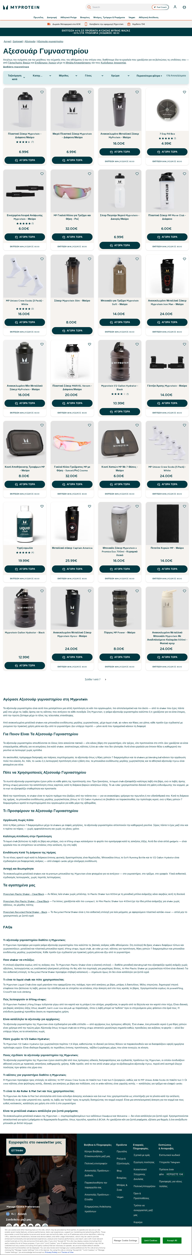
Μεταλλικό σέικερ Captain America (72, 548)
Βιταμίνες (85, 17)
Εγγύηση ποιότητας (144, 1162)
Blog (119, 1170)
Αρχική (7, 41)
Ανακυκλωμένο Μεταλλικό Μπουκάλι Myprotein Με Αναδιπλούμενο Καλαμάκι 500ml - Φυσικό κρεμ (167, 638)
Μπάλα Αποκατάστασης (78, 62)
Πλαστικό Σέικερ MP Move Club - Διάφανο (167, 217)
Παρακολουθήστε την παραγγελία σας (96, 1185)
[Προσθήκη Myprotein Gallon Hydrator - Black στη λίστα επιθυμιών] (42, 591)
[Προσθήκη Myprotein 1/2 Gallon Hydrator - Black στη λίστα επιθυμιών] (137, 344)
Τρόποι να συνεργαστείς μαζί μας (143, 1210)
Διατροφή (52, 17)
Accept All (172, 1240)
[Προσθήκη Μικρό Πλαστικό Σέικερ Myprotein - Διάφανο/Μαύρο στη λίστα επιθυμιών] (90, 92)
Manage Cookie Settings (125, 1240)
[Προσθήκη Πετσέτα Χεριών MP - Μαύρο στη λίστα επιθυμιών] (185, 506)
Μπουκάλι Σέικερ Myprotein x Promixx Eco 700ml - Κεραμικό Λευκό (120, 551)
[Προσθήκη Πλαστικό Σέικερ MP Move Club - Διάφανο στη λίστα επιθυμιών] (185, 174)
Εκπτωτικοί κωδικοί (169, 1155)
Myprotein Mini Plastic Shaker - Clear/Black (26, 901)
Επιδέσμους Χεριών (45, 62)
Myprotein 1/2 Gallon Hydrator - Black (119, 388)
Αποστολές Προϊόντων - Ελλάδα (97, 1197)
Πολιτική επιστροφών (96, 1163)
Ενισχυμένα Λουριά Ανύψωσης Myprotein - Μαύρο (25, 217)
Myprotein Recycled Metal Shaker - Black (25, 912)
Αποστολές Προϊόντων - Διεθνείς (97, 1173)
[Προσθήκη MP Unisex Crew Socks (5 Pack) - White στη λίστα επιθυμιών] (185, 425)
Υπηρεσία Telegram (169, 1162)
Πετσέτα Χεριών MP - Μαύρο (167, 548)
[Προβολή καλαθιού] (184, 7)
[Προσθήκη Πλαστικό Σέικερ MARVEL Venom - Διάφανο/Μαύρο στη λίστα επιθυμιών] (90, 344)
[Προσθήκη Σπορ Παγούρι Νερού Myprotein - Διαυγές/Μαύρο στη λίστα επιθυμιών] (137, 174)
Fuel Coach (162, 7)
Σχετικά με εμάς (142, 1155)
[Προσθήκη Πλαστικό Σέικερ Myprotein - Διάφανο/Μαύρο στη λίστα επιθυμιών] (42, 92)
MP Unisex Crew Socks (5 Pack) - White (167, 469)
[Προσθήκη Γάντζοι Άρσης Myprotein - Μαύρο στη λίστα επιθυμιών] (185, 344)
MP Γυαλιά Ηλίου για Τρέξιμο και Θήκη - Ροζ (72, 217)
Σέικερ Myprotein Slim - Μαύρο (72, 300)
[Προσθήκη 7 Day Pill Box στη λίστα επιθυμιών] (185, 92)
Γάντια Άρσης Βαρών (19, 62)
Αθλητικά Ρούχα (68, 17)
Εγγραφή (17, 1150)
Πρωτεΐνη (38, 17)
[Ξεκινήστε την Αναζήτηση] (89, 7)
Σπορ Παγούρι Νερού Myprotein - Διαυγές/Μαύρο (119, 217)
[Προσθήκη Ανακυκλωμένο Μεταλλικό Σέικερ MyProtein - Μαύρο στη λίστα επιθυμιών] (137, 92)
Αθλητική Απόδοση (148, 17)
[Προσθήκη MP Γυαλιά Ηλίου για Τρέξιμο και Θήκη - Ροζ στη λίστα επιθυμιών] (90, 174)
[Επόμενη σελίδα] (105, 679)
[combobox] (127, 7)
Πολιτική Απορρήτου (144, 1186)
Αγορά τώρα (27, 160)
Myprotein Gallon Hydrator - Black (25, 632)
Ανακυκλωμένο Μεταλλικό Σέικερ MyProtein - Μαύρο (119, 136)
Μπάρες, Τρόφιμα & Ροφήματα (109, 17)
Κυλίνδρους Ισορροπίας (113, 62)
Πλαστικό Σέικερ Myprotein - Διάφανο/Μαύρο (24, 136)
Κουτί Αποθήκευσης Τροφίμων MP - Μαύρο (25, 469)
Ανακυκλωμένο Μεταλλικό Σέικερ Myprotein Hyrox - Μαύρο (72, 634)
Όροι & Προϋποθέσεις (141, 1196)
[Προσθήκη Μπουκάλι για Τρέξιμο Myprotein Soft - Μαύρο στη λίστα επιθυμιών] (137, 259)
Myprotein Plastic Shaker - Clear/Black (23, 894)
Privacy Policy (51, 1252)
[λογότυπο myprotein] (21, 7)
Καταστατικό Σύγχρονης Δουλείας (140, 1174)
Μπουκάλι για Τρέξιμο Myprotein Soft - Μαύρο (120, 302)
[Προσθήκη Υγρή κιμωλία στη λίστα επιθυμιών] (42, 506)
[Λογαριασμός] (175, 7)
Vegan (132, 17)
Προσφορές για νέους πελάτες (170, 1184)
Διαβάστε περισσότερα (16, 67)
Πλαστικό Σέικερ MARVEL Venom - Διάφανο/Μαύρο (72, 388)
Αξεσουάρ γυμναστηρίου (50, 41)
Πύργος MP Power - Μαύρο (119, 632)
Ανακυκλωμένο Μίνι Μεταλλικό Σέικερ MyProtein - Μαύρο (24, 388)
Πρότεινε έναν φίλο (171, 1172)
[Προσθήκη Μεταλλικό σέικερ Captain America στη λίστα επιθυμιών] (90, 506)
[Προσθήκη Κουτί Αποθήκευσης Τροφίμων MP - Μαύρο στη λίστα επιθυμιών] (42, 425)
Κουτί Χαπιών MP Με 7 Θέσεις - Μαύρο (120, 469)
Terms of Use (67, 1252)
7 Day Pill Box (167, 134)
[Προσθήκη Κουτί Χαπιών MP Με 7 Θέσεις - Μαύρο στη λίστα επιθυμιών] (137, 425)
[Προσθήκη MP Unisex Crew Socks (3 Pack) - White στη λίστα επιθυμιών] (42, 259)
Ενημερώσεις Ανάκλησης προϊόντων (98, 1209)
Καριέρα (138, 1222)
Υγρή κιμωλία (25, 548)
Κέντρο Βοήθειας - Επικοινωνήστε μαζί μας (97, 1154)
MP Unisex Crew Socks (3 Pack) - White (24, 302)
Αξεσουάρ (30, 41)
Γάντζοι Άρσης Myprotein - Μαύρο (167, 386)
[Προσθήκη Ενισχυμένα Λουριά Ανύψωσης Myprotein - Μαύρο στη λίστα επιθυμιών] (42, 174)
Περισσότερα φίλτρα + (149, 76)
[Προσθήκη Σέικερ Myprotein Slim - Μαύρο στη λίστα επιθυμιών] (90, 259)
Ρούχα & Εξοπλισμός (123, 1161)
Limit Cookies (150, 1240)
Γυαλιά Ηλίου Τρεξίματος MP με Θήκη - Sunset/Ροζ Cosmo (72, 469)
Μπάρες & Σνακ (122, 1187)
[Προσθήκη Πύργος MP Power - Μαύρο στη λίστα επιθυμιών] (137, 591)
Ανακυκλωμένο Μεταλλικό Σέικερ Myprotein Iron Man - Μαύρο (167, 302)
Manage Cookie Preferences (23, 1206)
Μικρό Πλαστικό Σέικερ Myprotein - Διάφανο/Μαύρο (72, 136)
